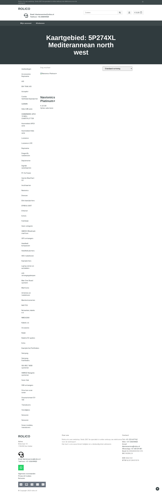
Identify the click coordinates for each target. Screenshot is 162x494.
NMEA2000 (25, 318)
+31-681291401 (136, 449)
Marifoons (25, 288)
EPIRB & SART (26, 206)
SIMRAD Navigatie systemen (27, 374)
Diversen (24, 196)
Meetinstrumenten (28, 300)
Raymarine (25, 148)
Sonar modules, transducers (27, 426)
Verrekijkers (25, 410)
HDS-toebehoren (27, 256)
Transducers (26, 405)
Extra (23, 343)
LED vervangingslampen (28, 274)
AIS (22, 81)
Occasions (25, 328)
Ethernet (24, 211)
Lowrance (25, 138)
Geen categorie (27, 226)
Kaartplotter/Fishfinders (29, 348)
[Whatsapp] (143, 2)
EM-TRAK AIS (26, 86)
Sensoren (24, 415)
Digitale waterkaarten (26, 167)
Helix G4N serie (26, 109)
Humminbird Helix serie (27, 132)
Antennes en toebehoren (26, 294)
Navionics (25, 190)
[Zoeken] (120, 13)
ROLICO (24, 8)
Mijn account (26, 23)
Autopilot (24, 92)
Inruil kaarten (26, 185)
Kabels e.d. (25, 323)
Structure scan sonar (26, 391)
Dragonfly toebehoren (25, 154)
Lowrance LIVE (26, 143)
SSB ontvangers (27, 385)
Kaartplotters (26, 261)
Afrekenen (40, 23)
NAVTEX (24, 305)
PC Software (26, 173)
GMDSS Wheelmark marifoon (28, 232)
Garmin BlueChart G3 (27, 179)
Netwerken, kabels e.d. (28, 311)
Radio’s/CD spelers (28, 338)
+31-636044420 (132, 442)
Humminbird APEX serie (28, 125)
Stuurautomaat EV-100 (28, 399)
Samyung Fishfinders (25, 359)
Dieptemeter (26, 161)
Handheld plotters (27, 251)
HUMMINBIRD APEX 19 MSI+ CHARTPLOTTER (28, 116)
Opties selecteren (46, 108)
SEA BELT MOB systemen (26, 367)
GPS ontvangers (27, 238)
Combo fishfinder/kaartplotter (29, 98)
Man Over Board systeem (27, 282)
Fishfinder (25, 221)
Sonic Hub (25, 380)
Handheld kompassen (25, 244)
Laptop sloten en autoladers (27, 267)
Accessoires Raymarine (26, 75)
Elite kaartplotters (28, 201)
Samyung (24, 353)
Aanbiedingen (26, 69)
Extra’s (23, 216)
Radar (23, 333)
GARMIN (24, 104)
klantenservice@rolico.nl (131, 446)
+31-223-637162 (132, 439)
